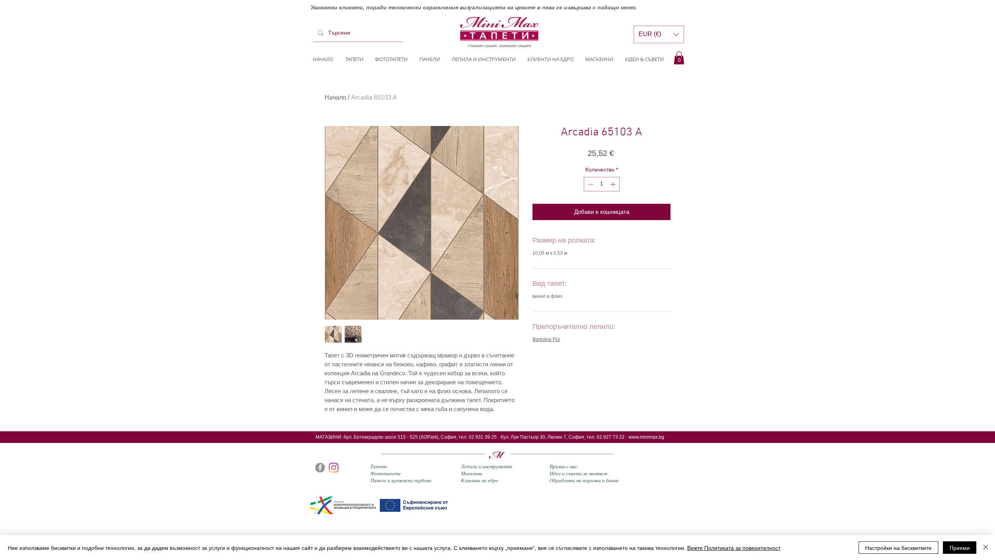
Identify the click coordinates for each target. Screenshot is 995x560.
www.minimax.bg (646, 437)
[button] (679, 57)
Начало (335, 97)
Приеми (960, 547)
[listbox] (659, 34)
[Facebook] (320, 467)
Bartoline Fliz (546, 339)
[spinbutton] (602, 184)
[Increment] (613, 184)
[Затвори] (985, 547)
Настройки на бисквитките (898, 547)
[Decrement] (590, 184)
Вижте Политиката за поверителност (733, 547)
